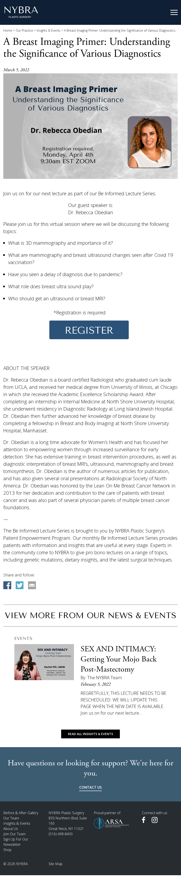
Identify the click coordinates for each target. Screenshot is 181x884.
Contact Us (90, 787)
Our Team (11, 818)
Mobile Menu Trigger (174, 12)
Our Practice (24, 30)
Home (7, 30)
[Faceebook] (7, 585)
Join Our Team (14, 833)
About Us (10, 828)
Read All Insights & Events (90, 734)
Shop (7, 849)
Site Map (55, 863)
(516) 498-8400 (61, 833)
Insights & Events (48, 30)
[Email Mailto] (32, 585)
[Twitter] (20, 585)
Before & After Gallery (20, 812)
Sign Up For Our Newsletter (15, 842)
